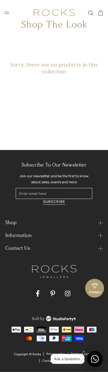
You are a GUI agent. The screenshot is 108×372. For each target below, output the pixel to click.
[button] (90, 12)
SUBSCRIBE (54, 201)
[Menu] (7, 12)
